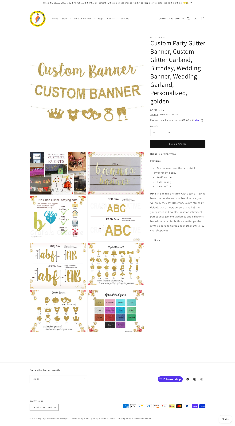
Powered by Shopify (60, 419)
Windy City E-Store (44, 419)
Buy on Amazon (178, 144)
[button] (66, 18)
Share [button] (157, 240)
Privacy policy (92, 418)
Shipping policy (124, 418)
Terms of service (108, 418)
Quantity (154, 126)
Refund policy (77, 418)
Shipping (154, 114)
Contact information (142, 418)
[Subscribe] (83, 379)
